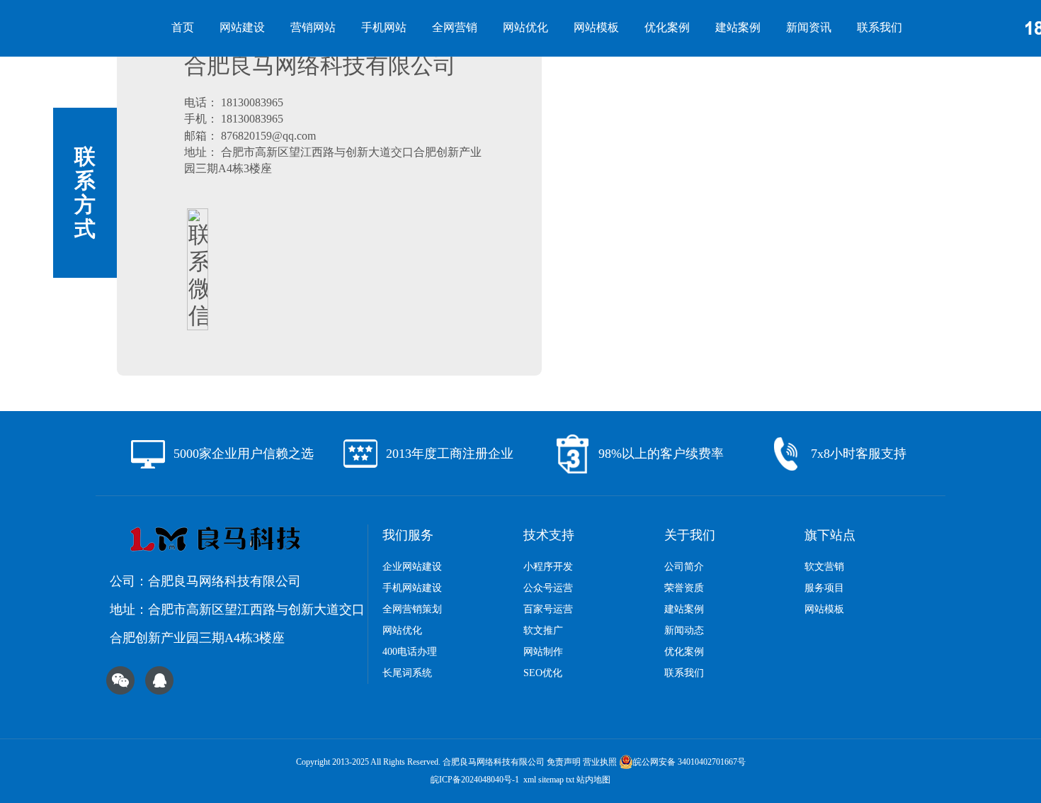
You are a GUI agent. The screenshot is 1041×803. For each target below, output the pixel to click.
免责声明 (564, 762)
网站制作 (543, 651)
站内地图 (593, 780)
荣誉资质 (684, 588)
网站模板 (596, 27)
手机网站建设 (412, 588)
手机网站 (383, 27)
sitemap (551, 780)
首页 (182, 27)
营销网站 (313, 27)
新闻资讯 (808, 27)
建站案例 (738, 27)
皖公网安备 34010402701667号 (689, 762)
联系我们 (879, 27)
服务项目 (824, 588)
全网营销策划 (412, 609)
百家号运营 (548, 609)
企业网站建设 (412, 566)
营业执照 (600, 762)
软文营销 (824, 566)
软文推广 (543, 630)
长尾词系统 (407, 673)
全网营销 (454, 27)
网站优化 (525, 27)
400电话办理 (409, 651)
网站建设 (242, 27)
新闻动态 (684, 630)
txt (570, 780)
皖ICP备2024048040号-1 (475, 780)
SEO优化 (542, 673)
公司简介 (684, 566)
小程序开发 (548, 566)
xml (529, 780)
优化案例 (667, 27)
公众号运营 (548, 588)
